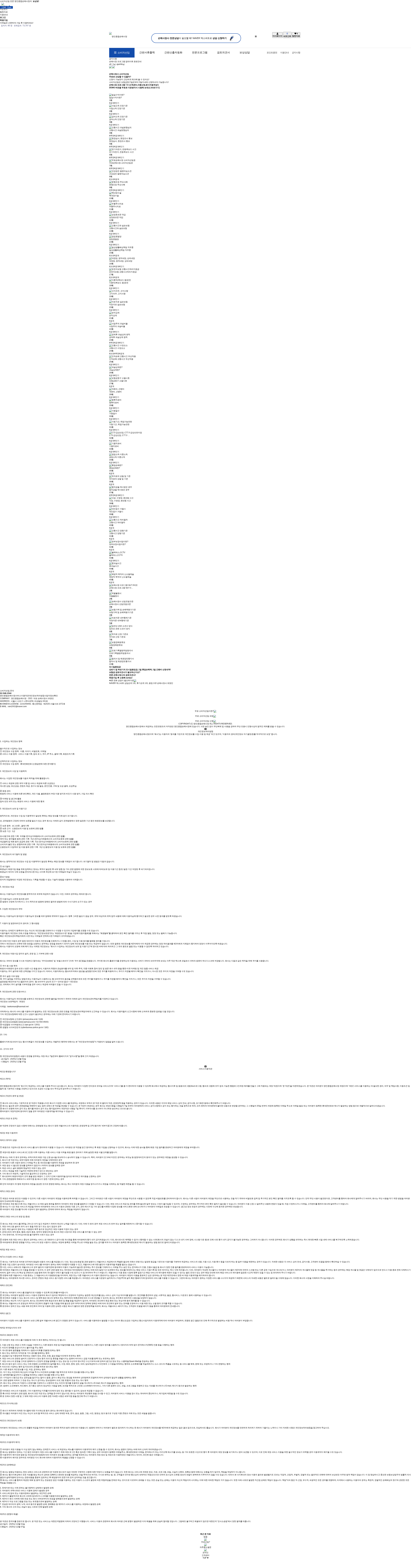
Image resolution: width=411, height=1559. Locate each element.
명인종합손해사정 (7, 696)
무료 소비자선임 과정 (204, 716)
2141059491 (25, 704)
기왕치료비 (114, 446)
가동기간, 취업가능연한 (119, 424)
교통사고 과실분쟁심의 (119, 130)
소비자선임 (123, 52)
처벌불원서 (114, 596)
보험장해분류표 (116, 645)
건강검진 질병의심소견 (119, 174)
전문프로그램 (199, 52)
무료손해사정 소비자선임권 (121, 163)
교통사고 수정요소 (117, 348)
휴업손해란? (114, 468)
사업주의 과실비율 (117, 326)
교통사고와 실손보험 (118, 228)
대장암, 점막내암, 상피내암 (120, 261)
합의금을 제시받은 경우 (119, 490)
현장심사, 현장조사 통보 (119, 141)
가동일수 (113, 413)
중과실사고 (114, 566)
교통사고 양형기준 (117, 533)
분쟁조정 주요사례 (117, 185)
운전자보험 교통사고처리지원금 (123, 272)
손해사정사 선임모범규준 (120, 604)
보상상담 (245, 52)
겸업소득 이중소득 (117, 457)
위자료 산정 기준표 (117, 637)
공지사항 (296, 52)
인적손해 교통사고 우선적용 (121, 359)
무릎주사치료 (115, 206)
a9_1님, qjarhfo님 (117, 64)
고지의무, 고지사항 (117, 294)
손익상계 (113, 315)
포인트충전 (272, 52)
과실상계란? (114, 370)
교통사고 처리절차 (117, 522)
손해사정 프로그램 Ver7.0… (121, 588)
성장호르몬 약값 (116, 217)
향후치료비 (114, 403)
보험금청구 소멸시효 (118, 381)
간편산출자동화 (173, 52)
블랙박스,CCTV (116, 555)
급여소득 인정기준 (117, 119)
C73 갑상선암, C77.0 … (119, 435)
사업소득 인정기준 (117, 108)
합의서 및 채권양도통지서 (120, 661)
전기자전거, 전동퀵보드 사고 (121, 152)
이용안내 (284, 52)
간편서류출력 (147, 52)
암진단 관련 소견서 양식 (119, 629)
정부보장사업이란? (117, 544)
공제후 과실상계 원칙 (118, 337)
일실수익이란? (115, 97)
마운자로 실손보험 (117, 304)
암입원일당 (114, 239)
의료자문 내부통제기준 (119, 620)
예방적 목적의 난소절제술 (120, 577)
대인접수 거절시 (116, 511)
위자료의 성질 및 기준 (118, 479)
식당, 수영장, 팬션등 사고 (120, 501)
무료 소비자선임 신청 (204, 721)
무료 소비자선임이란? (204, 711)
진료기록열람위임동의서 (119, 653)
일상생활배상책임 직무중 (120, 250)
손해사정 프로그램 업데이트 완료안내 (125, 61)
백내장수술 (114, 196)
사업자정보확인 (51, 696)
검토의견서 (223, 52)
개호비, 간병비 (115, 392)
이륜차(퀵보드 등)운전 (118, 283)
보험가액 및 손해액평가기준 (121, 612)
